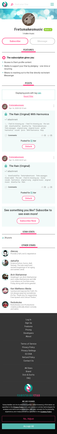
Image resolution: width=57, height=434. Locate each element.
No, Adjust (28, 418)
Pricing (28, 329)
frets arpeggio (10, 128)
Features (28, 326)
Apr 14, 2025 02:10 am (17, 108)
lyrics (23, 130)
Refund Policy (28, 357)
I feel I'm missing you (34, 124)
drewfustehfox (14, 126)
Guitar (43, 178)
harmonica (9, 130)
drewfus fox (26, 126)
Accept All (28, 426)
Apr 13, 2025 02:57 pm (17, 160)
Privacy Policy (28, 347)
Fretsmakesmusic (16, 105)
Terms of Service (28, 344)
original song (22, 128)
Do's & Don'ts (28, 375)
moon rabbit (9, 178)
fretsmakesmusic (39, 126)
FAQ (28, 378)
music (7, 182)
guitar (43, 128)
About (28, 336)
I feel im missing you (16, 124)
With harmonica (33, 130)
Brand (28, 371)
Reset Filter (28, 96)
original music (33, 128)
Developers (29, 333)
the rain (46, 124)
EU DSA (28, 354)
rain (39, 93)
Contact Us (29, 360)
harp (42, 130)
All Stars (28, 368)
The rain (18, 178)
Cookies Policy (46, 412)
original (47, 180)
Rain (23, 182)
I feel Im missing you (31, 178)
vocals (17, 130)
